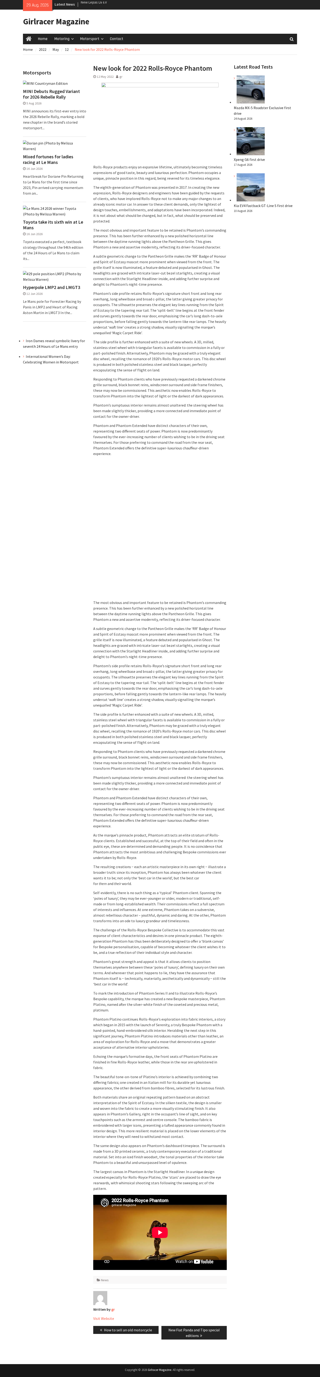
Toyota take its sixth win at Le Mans (53, 224)
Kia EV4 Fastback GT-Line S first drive (263, 205)
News (105, 1280)
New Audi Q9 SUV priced (99, 4)
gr (121, 76)
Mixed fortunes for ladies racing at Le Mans (48, 159)
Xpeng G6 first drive (249, 159)
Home (42, 38)
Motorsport (89, 38)
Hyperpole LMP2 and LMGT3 (51, 287)
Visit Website (103, 1318)
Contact (116, 38)
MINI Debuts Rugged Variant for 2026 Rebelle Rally (51, 94)
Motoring (62, 38)
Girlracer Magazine (56, 21)
